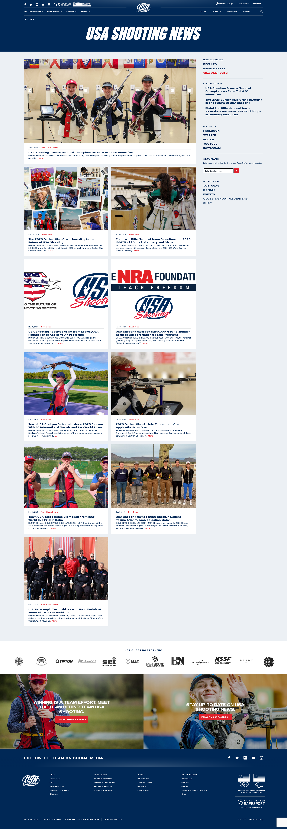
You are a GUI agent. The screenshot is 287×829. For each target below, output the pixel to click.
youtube (210, 143)
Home (26, 19)
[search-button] (261, 11)
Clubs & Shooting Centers (225, 198)
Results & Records (103, 786)
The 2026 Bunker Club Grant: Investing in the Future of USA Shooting (233, 101)
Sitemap (54, 794)
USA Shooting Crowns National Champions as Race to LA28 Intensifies (228, 91)
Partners (142, 786)
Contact (257, 4)
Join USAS (211, 185)
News (84, 11)
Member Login (226, 4)
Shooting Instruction (103, 790)
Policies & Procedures (105, 783)
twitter (209, 135)
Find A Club (243, 4)
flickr (208, 139)
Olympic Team (145, 783)
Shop (246, 11)
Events (232, 11)
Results (210, 64)
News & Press (214, 68)
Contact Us (55, 779)
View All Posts (215, 72)
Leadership (143, 790)
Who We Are (143, 779)
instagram (212, 148)
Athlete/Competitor (103, 779)
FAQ (52, 783)
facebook (211, 130)
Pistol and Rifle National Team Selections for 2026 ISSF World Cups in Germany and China (233, 111)
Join (203, 11)
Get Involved (32, 11)
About (70, 11)
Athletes (53, 11)
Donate (216, 11)
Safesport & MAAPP (59, 790)
